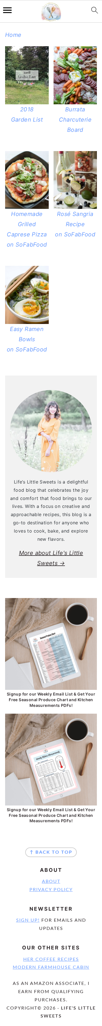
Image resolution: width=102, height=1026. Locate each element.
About (51, 881)
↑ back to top (51, 852)
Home (13, 34)
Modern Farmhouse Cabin (51, 967)
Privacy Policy (51, 889)
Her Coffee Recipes (51, 959)
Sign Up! (28, 920)
